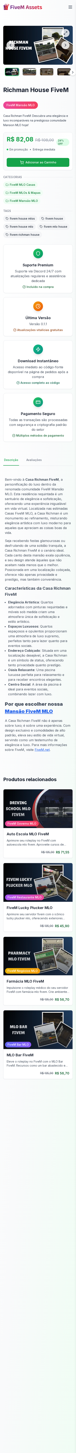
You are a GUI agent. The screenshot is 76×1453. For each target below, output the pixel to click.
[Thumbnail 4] (64, 72)
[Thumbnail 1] (12, 72)
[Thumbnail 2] (29, 72)
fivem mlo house (55, 226)
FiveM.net (42, 750)
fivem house (54, 218)
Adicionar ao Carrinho (41, 162)
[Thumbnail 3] (47, 72)
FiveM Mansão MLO (24, 200)
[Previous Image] (10, 45)
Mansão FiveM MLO (29, 711)
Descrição (11, 460)
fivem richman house (25, 234)
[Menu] (70, 7)
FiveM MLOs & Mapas (25, 192)
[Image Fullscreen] (65, 33)
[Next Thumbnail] (73, 72)
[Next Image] (65, 45)
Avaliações (34, 460)
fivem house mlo (21, 226)
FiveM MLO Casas (22, 184)
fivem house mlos (22, 218)
